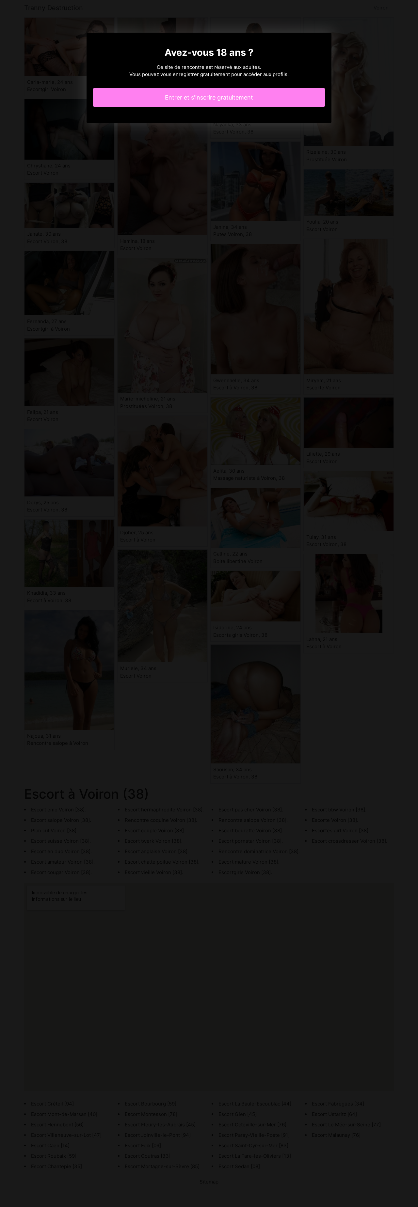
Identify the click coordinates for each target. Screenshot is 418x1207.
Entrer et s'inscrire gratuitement (209, 97)
